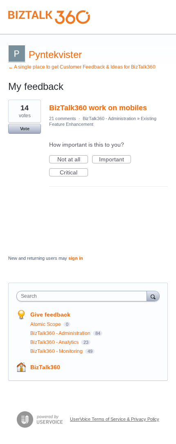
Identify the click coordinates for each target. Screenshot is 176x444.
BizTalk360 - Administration (109, 118)
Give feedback (50, 314)
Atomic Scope (46, 324)
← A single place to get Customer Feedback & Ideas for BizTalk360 (82, 67)
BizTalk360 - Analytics (55, 342)
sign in (75, 258)
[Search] (153, 296)
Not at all (72, 159)
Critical (74, 172)
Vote (24, 128)
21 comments (62, 118)
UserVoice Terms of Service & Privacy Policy (114, 419)
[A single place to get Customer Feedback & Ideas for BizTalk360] (49, 17)
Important (115, 159)
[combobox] (83, 296)
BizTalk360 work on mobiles (98, 108)
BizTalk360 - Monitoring (57, 351)
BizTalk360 (45, 367)
